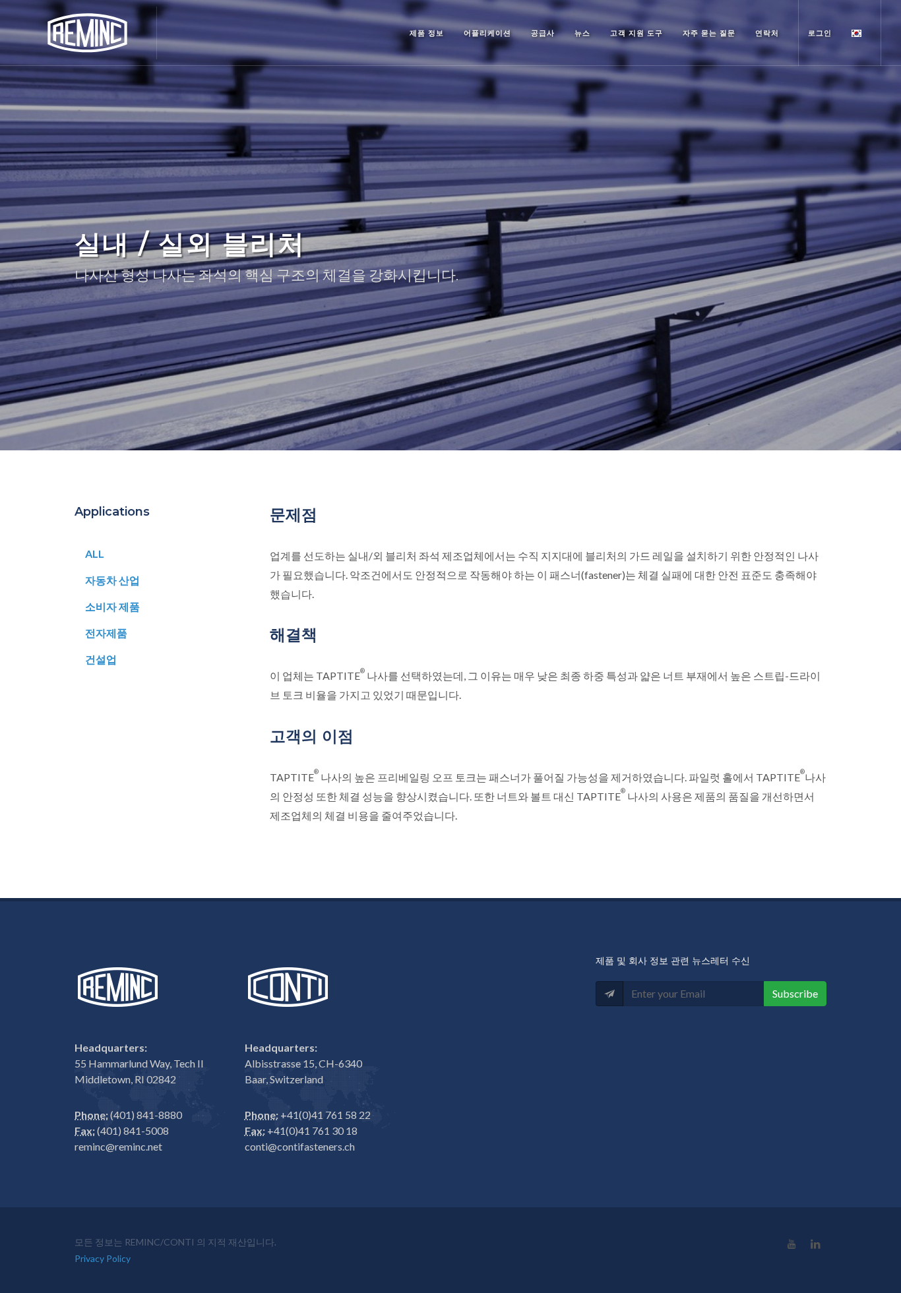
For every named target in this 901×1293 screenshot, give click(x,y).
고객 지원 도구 (636, 33)
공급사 (543, 33)
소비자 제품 (112, 606)
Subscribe (795, 993)
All (94, 553)
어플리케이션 (487, 33)
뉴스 (582, 33)
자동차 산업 (112, 580)
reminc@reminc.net (118, 1146)
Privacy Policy (103, 1258)
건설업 (101, 659)
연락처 (767, 33)
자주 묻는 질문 (709, 33)
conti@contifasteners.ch (300, 1146)
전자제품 (106, 632)
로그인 (820, 33)
